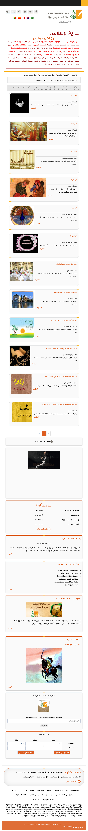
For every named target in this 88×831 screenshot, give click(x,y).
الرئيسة (74, 75)
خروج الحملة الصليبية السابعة (67, 576)
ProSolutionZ (69, 827)
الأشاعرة (74, 152)
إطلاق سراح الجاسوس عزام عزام (66, 582)
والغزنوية (15, 48)
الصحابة (29, 790)
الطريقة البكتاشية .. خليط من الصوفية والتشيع (59, 404)
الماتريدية (73, 236)
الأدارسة (51, 51)
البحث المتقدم (63, 22)
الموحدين (32, 51)
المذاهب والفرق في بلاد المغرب (65, 292)
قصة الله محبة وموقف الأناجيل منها (63, 320)
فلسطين (57, 790)
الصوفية (74, 95)
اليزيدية (74, 208)
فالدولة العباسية (60, 48)
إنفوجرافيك (46, 795)
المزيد (33, 108)
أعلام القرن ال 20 (15, 790)
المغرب (58, 51)
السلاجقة (23, 48)
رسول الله (19, 42)
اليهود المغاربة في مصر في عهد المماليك (61, 348)
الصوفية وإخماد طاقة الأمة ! (66, 264)
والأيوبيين (75, 55)
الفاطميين (12, 51)
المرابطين (43, 51)
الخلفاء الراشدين (19, 45)
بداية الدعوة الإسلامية (50, 42)
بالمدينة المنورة (39, 45)
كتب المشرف (20, 795)
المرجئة (74, 124)
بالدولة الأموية (73, 48)
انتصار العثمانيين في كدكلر (68, 570)
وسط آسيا (75, 51)
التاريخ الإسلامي (73, 42)
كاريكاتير (34, 795)
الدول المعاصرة (72, 790)
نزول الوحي (32, 42)
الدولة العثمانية (46, 55)
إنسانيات (35, 799)
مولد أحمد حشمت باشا (69, 573)
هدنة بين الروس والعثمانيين (68, 579)
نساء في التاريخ (43, 790)
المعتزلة (74, 180)
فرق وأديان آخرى (30, 75)
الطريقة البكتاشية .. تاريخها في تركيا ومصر (61, 376)
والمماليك (67, 55)
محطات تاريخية (49, 799)
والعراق (68, 51)
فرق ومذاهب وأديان (47, 75)
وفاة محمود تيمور (71, 585)
